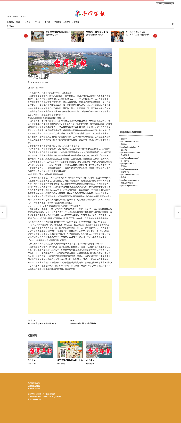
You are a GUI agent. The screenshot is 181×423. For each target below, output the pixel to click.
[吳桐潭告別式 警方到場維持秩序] (178, 212)
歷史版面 (10, 26)
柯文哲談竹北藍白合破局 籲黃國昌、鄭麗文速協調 (136, 33)
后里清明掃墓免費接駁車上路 (70, 360)
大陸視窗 (66, 22)
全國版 (18, 22)
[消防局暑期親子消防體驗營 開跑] (3, 212)
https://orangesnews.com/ (129, 180)
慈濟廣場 (57, 22)
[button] (26, 36)
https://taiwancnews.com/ (129, 174)
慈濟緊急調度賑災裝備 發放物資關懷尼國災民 (57, 33)
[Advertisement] (70, 296)
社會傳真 (90, 360)
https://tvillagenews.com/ (128, 186)
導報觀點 (10, 22)
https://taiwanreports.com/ (129, 141)
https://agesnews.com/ (127, 164)
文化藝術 (75, 22)
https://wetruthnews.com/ (129, 158)
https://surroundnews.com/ (129, 152)
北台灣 (27, 22)
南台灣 (47, 22)
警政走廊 (32, 360)
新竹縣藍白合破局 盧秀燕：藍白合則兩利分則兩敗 (98, 33)
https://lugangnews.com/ (128, 169)
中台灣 (37, 22)
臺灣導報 (36, 82)
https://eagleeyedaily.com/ (129, 147)
